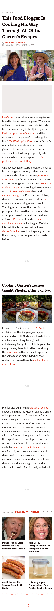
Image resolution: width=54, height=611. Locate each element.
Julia (45, 199)
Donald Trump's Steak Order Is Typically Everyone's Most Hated (13, 545)
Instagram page (11, 195)
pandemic (12, 352)
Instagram (49, 78)
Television (7, 13)
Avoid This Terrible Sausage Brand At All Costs (12, 585)
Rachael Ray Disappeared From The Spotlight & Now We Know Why (39, 547)
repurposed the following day (28, 447)
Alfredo (16, 219)
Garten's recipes (11, 231)
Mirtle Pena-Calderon (15, 42)
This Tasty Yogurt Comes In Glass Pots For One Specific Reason (40, 585)
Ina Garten (8, 117)
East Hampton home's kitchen (19, 133)
